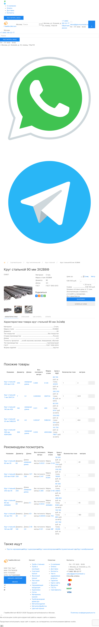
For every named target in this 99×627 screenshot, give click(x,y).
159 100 (58, 510)
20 (18, 420)
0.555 (36, 432)
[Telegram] (42, 296)
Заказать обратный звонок (15, 580)
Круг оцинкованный (31, 549)
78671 (55, 434)
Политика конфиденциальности (83, 613)
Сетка (34, 592)
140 (18, 408)
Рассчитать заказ (13, 18)
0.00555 (42, 516)
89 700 (55, 377)
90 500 (58, 484)
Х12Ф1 (48, 478)
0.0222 (41, 463)
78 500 (58, 457)
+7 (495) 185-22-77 (7, 33)
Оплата (9, 8)
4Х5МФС (49, 505)
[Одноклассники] (39, 296)
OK (2, 626)
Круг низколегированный (49, 549)
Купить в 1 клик (81, 304)
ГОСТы (53, 587)
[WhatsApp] (44, 296)
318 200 (58, 469)
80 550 (55, 403)
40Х (45, 408)
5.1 (30, 503)
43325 (55, 384)
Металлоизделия (38, 604)
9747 (54, 410)
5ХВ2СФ (47, 420)
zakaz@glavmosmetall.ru (76, 574)
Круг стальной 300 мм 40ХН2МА (9, 432)
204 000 (56, 415)
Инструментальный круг (68, 549)
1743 (57, 464)
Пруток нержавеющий (15, 549)
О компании (11, 6)
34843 (57, 491)
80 (54, 398)
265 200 (56, 391)
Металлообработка (39, 606)
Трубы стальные (38, 564)
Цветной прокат (38, 608)
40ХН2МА (48, 432)
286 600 (58, 498)
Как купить (37, 317)
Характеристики (11, 317)
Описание (25, 317)
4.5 (25, 420)
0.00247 (37, 420)
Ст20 (46, 383)
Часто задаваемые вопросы (55, 576)
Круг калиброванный (85, 549)
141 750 (55, 427)
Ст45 (53, 491)
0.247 (41, 476)
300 (18, 432)
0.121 (35, 408)
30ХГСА (47, 396)
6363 (57, 505)
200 (17, 476)
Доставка (10, 10)
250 (18, 383)
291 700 (58, 522)
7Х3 (52, 516)
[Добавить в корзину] (91, 383)
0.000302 (37, 396)
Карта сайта (55, 583)
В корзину (81, 299)
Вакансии (54, 585)
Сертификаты (56, 590)
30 (17, 516)
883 (56, 517)
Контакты (10, 13)
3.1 (25, 396)
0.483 (36, 383)
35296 (57, 529)
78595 (57, 476)
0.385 (41, 491)
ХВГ (52, 529)
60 (17, 463)
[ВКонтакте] (36, 296)
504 (54, 422)
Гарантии (54, 580)
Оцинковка (36, 590)
